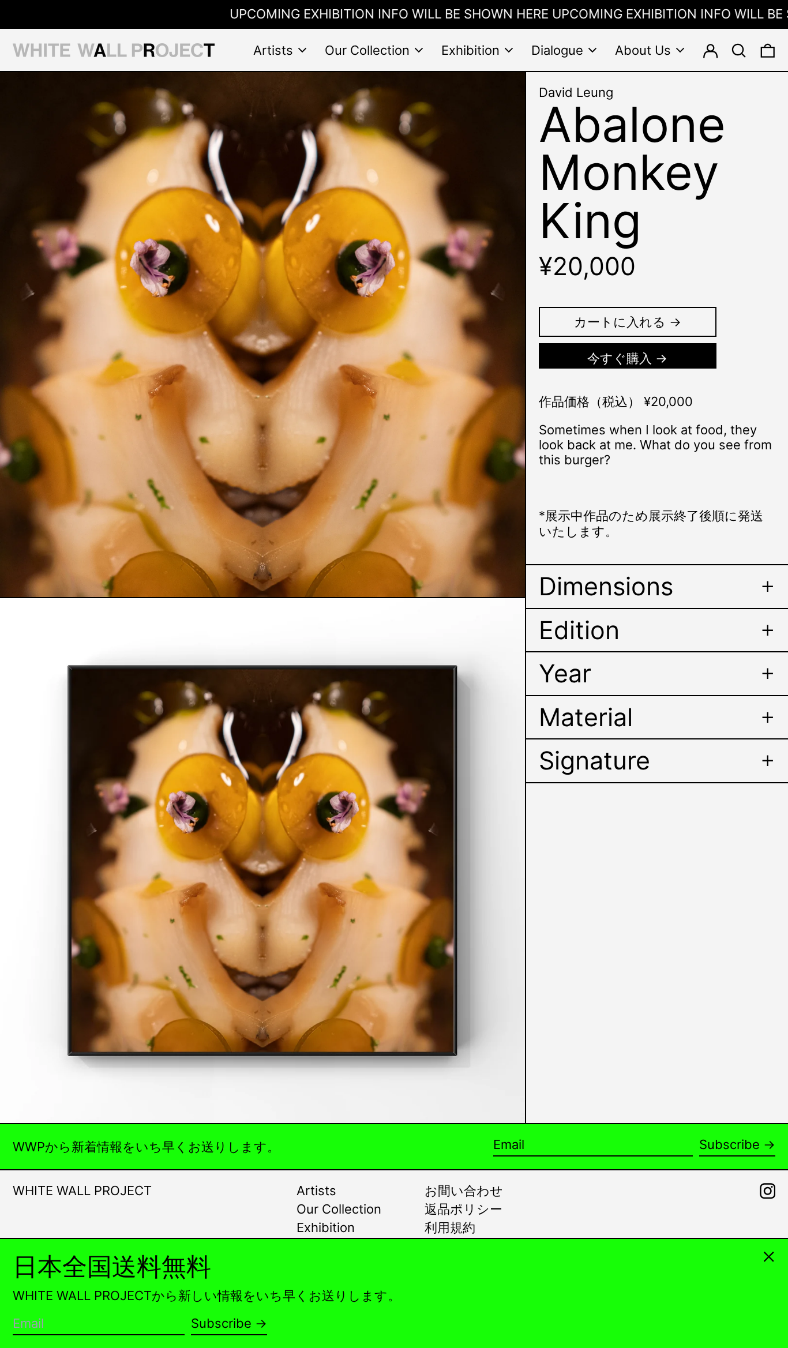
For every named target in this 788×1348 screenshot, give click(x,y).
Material (586, 717)
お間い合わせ (464, 1190)
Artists (316, 1190)
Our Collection (339, 1208)
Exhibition (326, 1227)
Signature (594, 760)
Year (565, 673)
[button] (739, 50)
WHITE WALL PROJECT (82, 1190)
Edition (579, 630)
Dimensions (606, 586)
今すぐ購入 (619, 358)
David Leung (576, 92)
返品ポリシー (463, 1208)
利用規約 (450, 1227)
